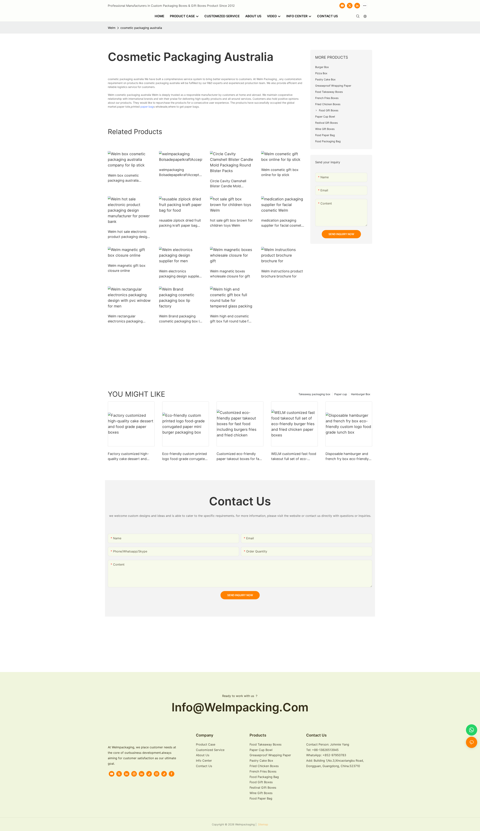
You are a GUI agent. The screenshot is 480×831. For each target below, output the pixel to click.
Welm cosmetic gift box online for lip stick (279, 172)
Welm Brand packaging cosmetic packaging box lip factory (180, 319)
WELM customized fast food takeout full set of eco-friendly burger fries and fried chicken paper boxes (294, 456)
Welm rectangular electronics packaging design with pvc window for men (127, 319)
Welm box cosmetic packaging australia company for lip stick (124, 178)
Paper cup (340, 394)
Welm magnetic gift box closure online (127, 268)
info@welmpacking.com (240, 707)
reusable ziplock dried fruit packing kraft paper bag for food (180, 223)
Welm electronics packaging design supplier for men (179, 274)
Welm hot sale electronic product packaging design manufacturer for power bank (128, 234)
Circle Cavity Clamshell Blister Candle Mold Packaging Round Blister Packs (229, 184)
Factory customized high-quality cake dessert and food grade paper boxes (128, 456)
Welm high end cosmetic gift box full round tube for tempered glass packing (231, 319)
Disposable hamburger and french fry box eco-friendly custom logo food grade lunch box (347, 456)
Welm (112, 28)
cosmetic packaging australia (141, 28)
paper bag (146, 106)
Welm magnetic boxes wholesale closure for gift (230, 273)
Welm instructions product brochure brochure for (282, 273)
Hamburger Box (360, 394)
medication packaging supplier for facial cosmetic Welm (282, 223)
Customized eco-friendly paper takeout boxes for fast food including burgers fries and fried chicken (239, 456)
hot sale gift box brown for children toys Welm (231, 222)
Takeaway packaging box (314, 394)
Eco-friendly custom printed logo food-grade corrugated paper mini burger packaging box (185, 456)
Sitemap (262, 824)
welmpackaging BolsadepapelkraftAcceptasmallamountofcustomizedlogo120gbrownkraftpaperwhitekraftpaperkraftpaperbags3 (180, 172)
